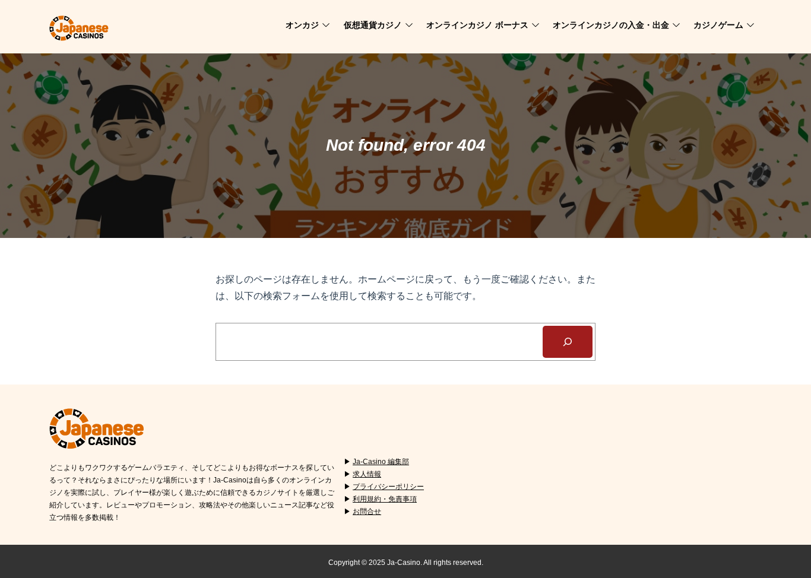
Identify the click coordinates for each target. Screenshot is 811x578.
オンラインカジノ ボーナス (477, 25)
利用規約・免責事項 (385, 499)
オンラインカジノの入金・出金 (611, 25)
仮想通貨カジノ (373, 25)
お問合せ (367, 511)
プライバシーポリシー (388, 486)
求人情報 (367, 474)
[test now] (568, 342)
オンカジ (302, 25)
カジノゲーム (718, 25)
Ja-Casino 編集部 (381, 462)
